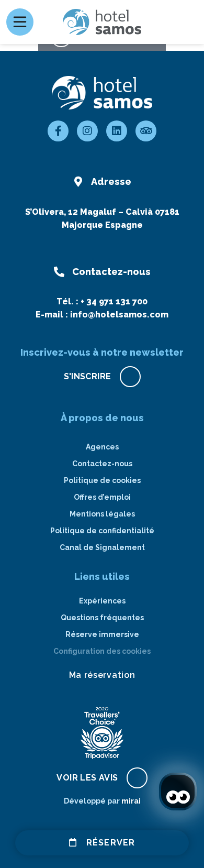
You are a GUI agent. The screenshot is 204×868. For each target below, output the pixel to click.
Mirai (131, 801)
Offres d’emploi (102, 497)
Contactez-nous (102, 463)
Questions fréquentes (102, 617)
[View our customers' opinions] (102, 733)
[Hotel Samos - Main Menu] (19, 22)
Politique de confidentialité (102, 530)
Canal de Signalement (102, 547)
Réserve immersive (102, 634)
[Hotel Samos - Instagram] (87, 130)
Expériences (102, 601)
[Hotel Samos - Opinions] (145, 130)
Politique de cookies (102, 480)
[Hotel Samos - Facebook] (58, 130)
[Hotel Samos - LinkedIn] (116, 130)
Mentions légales (102, 514)
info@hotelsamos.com (119, 315)
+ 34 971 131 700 (114, 301)
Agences (102, 447)
